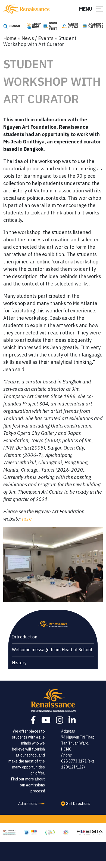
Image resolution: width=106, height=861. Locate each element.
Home (10, 38)
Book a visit (53, 26)
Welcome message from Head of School (52, 650)
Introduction (25, 636)
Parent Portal (73, 26)
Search (14, 26)
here (27, 519)
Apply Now (36, 26)
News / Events (37, 38)
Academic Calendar (95, 26)
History (19, 663)
